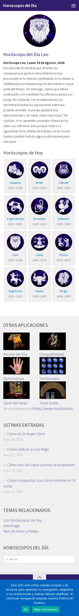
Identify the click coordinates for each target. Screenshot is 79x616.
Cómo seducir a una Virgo (28, 449)
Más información (45, 609)
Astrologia (11, 525)
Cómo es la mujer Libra (26, 433)
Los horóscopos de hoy (22, 520)
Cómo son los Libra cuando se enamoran (41, 464)
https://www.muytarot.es (52, 408)
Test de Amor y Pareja (20, 531)
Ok (26, 609)
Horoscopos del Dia (19, 5)
